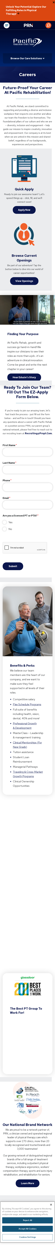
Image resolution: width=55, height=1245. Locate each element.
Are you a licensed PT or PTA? (20, 515)
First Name (9, 445)
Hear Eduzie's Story (24, 377)
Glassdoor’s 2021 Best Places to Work (25, 1042)
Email (6, 498)
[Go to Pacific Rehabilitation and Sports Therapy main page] (27, 42)
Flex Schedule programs (27, 704)
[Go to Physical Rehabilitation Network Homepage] (32, 25)
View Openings (24, 281)
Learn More (27, 1183)
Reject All (27, 1220)
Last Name (9, 462)
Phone (6, 480)
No (10, 529)
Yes (10, 522)
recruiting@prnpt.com (38, 433)
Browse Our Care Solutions (26, 58)
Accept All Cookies (27, 1229)
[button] (48, 25)
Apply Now (24, 209)
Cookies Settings (27, 1237)
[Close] (51, 1204)
